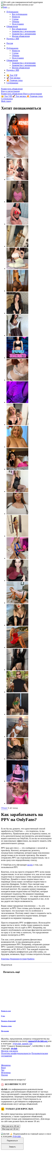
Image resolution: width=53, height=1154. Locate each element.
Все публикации (19, 14)
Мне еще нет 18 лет (10, 1129)
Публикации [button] (12, 12)
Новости (16, 16)
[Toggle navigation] (9, 7)
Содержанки (7, 99)
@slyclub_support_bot (22, 1043)
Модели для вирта (9, 1051)
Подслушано (18, 24)
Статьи (15, 19)
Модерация (5, 1031)
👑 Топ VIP (6, 96)
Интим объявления (21, 36)
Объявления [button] (12, 26)
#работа (30, 959)
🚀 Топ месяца (19, 96)
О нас (3, 1016)
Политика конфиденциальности (16, 1053)
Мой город (6, 101)
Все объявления (19, 29)
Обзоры (15, 21)
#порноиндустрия (18, 959)
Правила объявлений (8, 1021)
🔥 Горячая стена (35, 96)
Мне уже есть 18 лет (10, 1126)
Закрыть (12, 1147)
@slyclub (17, 1136)
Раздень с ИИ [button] (13, 39)
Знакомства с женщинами (24, 34)
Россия (10, 43)
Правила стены (6, 1026)
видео (30, 865)
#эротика (5, 959)
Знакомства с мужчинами (24, 31)
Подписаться (12, 1141)
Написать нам (6, 1011)
